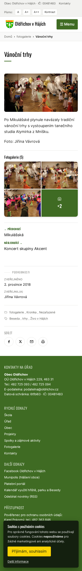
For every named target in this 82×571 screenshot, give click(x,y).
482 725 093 (20, 384)
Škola (8, 415)
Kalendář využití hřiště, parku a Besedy (32, 490)
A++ (36, 12)
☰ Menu (67, 24)
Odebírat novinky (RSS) (20, 496)
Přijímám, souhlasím (29, 551)
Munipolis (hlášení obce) (22, 477)
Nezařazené (47, 312)
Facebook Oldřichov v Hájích (24, 471)
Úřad (7, 421)
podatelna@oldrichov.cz (41, 389)
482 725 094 (41, 384)
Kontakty (64, 3)
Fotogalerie (12, 447)
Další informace (18, 561)
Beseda (14, 318)
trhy (25, 318)
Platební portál (14, 484)
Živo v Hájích (39, 318)
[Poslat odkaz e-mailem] (31, 341)
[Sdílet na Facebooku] (8, 341)
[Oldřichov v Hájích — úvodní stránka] (25, 24)
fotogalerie (16, 312)
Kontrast (50, 12)
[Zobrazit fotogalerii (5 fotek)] (22, 175)
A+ (26, 12)
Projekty (10, 434)
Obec (8, 428)
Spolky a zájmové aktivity (22, 440)
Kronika (31, 312)
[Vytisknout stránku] (43, 341)
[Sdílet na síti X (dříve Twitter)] (20, 341)
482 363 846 (41, 520)
